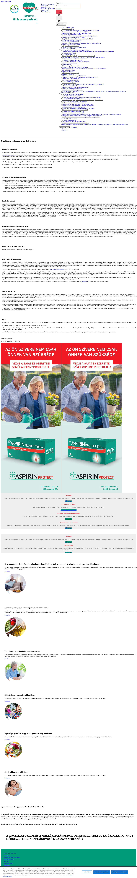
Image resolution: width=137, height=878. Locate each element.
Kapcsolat (6, 861)
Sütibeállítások (87, 872)
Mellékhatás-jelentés (9, 859)
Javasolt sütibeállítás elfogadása (119, 872)
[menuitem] (45, 11)
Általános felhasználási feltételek (12, 857)
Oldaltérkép (7, 865)
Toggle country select (65, 127)
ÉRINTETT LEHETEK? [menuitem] (47, 4)
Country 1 (64, 128)
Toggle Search (59, 3)
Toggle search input (60, 19)
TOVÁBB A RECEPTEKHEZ (69, 510)
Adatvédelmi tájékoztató (10, 853)
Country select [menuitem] (74, 127)
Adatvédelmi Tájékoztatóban (56, 269)
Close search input (60, 13)
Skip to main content (6, 1)
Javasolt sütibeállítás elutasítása (101, 872)
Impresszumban (85, 281)
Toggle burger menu (61, 23)
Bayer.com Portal (8, 863)
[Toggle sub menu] (59, 93)
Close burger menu (61, 24)
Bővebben (7, 571)
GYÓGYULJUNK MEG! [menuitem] (48, 8)
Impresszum (7, 855)
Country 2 (64, 130)
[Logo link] (25, 70)
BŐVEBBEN (68, 501)
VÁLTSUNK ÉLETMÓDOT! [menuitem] (45, 6)
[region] (68, 872)
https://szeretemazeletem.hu (10, 155)
